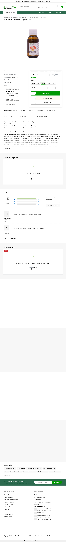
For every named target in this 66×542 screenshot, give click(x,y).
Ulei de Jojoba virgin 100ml (33, 173)
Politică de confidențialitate (11, 499)
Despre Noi (6, 494)
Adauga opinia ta (13, 74)
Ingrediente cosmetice (12, 17)
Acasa (4, 17)
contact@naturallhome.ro (43, 515)
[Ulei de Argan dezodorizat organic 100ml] (33, 42)
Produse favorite (8, 514)
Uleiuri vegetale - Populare (24, 471)
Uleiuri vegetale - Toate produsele (40, 471)
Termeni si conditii (22, 536)
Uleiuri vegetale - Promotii (49, 468)
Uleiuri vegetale (22, 17)
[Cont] (56, 5)
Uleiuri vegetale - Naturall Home (34, 468)
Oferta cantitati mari (39, 497)
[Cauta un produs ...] (35, 6)
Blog (50, 12)
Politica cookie (32, 536)
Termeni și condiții (8, 504)
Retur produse (37, 499)
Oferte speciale (8, 519)
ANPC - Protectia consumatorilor (42, 502)
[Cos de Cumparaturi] (61, 7)
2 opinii (6, 74)
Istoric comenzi (8, 511)
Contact (58, 12)
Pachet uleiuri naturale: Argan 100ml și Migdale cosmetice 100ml (32, 263)
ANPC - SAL (37, 504)
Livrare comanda (8, 497)
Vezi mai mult (8, 148)
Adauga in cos (33, 182)
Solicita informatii (47, 98)
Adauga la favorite (47, 102)
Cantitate (34, 87)
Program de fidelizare (9, 502)
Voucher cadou (8, 516)
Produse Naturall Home (55, 471)
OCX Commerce (38, 540)
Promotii (41, 12)
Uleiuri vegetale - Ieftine (10, 471)
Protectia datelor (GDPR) (44, 536)
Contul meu (7, 509)
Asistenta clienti (38, 494)
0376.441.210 (42, 7)
